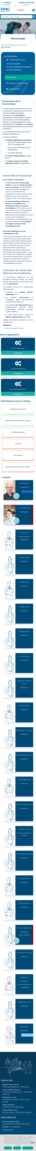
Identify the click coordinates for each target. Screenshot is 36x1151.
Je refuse (17, 1148)
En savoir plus (27, 1148)
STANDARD (7, 3)
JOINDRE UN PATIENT (26, 3)
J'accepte (8, 1148)
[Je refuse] (32, 1143)
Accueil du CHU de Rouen (9, 45)
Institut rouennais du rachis (15, 328)
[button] (33, 10)
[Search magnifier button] (33, 16)
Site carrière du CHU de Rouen (12, 1132)
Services (22, 45)
